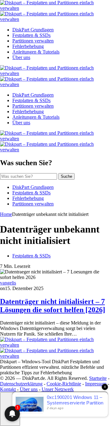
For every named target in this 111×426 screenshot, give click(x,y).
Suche (66, 176)
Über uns (21, 57)
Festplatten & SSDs (31, 35)
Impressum (95, 383)
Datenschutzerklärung (21, 383)
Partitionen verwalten (33, 40)
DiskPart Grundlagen (33, 29)
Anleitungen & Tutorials (36, 51)
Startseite (98, 378)
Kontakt (8, 389)
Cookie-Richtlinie (64, 383)
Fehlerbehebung (28, 46)
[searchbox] (28, 176)
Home (6, 214)
